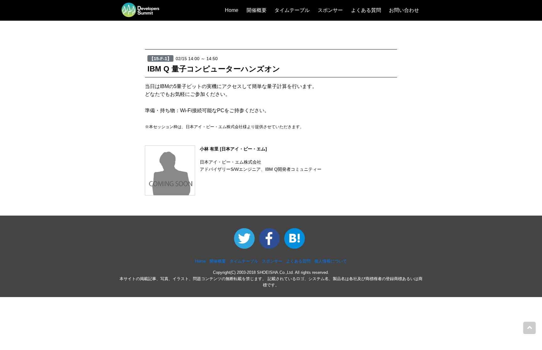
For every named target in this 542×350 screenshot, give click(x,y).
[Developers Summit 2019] (271, 238)
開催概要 (257, 10)
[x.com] (246, 238)
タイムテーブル (292, 10)
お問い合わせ (404, 10)
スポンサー (330, 10)
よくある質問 (366, 10)
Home (231, 10)
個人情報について (330, 261)
